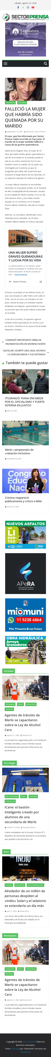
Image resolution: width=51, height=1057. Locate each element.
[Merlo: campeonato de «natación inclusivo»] (25, 422)
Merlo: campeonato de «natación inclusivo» (19, 451)
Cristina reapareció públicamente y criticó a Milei (23, 499)
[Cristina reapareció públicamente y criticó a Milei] (25, 470)
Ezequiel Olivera (29, 827)
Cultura (9, 885)
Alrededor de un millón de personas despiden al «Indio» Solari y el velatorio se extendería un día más (25, 898)
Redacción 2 (24, 911)
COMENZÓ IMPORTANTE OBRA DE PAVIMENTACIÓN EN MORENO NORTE (25, 341)
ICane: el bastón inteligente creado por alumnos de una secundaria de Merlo (22, 814)
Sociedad (9, 709)
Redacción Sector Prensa (35, 131)
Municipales (30, 704)
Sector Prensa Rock (35, 885)
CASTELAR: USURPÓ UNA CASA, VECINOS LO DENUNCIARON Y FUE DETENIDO (24, 352)
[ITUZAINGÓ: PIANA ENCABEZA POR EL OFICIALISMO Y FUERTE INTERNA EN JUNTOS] (25, 371)
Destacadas (10, 103)
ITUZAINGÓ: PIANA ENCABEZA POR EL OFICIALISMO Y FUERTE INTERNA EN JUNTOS (25, 401)
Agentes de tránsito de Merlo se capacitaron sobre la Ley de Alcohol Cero (22, 722)
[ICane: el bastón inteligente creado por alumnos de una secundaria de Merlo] (25, 780)
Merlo (20, 704)
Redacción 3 (27, 735)
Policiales (22, 103)
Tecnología (10, 801)
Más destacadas (12, 796)
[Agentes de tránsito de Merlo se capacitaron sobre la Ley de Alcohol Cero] (25, 688)
